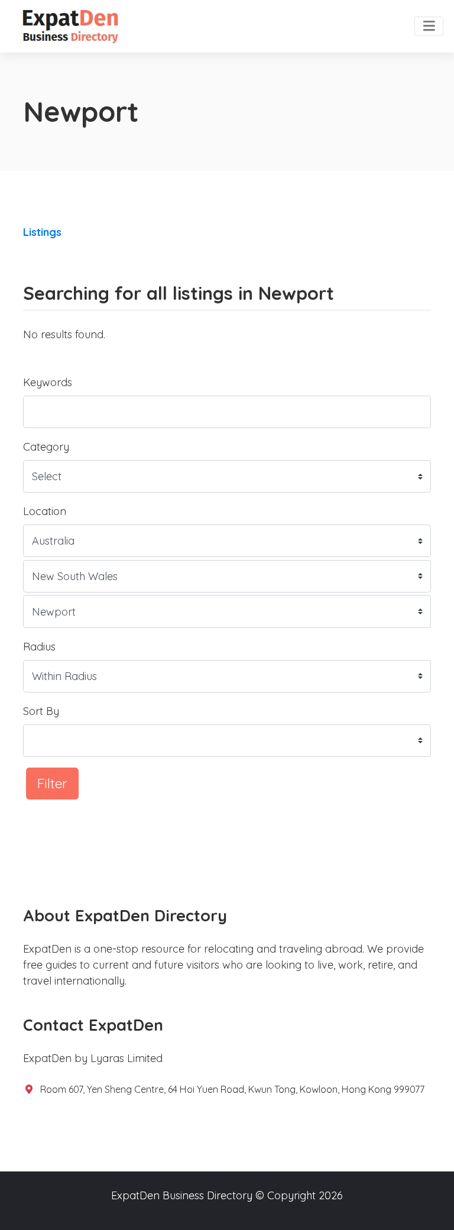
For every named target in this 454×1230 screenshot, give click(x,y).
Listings (42, 232)
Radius (39, 646)
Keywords (47, 382)
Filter (52, 783)
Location (44, 511)
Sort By (41, 711)
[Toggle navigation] (428, 27)
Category (46, 447)
